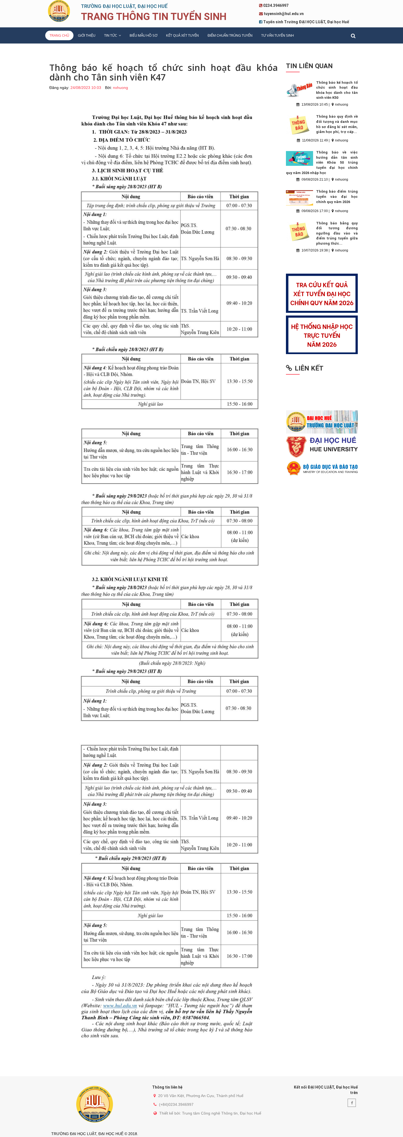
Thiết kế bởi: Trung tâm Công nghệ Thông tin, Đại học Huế (210, 1113)
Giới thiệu (86, 35)
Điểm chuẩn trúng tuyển (230, 35)
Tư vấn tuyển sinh (277, 35)
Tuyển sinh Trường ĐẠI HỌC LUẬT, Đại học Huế (306, 22)
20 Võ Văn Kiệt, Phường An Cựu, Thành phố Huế (200, 1095)
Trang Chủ (59, 35)
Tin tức (111, 35)
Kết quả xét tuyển (182, 35)
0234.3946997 (275, 5)
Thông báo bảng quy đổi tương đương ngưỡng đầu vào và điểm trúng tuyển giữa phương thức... (337, 233)
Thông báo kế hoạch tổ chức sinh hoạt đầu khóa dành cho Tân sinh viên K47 (163, 72)
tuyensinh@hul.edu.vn (284, 13)
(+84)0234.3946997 (176, 1104)
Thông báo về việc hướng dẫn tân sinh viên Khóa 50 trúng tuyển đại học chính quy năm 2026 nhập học (322, 162)
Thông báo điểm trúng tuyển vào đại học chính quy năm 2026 (337, 196)
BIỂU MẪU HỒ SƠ (143, 35)
